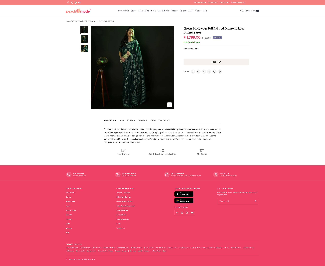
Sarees (134, 11)
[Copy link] (220, 71)
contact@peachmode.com (228, 175)
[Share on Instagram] (214, 71)
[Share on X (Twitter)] (204, 71)
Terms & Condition (123, 193)
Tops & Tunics (163, 11)
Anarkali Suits (161, 247)
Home (68, 21)
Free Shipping (123, 154)
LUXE (191, 11)
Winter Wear (156, 251)
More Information (160, 120)
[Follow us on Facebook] (68, 2)
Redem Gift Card (122, 219)
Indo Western (236, 247)
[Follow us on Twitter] (72, 2)
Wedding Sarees (123, 247)
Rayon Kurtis (80, 251)
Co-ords (183, 11)
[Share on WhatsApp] (193, 71)
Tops (111, 251)
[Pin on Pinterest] (209, 71)
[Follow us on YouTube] (79, 2)
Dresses (174, 11)
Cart (254, 11)
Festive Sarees (136, 247)
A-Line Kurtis (102, 251)
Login (247, 11)
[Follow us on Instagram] (75, 2)
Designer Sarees (109, 247)
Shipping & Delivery (123, 197)
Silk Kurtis (70, 251)
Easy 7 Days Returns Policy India (162, 154)
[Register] (255, 201)
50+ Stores (202, 154)
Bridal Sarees (148, 247)
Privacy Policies (122, 210)
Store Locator (200, 2)
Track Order (224, 2)
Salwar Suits (144, 11)
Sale (205, 11)
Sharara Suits (172, 247)
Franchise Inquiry (238, 2)
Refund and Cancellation (125, 206)
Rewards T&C (121, 215)
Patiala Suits (196, 247)
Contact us (120, 228)
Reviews (143, 120)
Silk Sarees (97, 247)
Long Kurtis (91, 251)
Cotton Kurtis (248, 247)
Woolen (198, 11)
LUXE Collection (144, 251)
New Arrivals (123, 11)
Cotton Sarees (85, 247)
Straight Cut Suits (222, 247)
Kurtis (153, 11)
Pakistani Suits (208, 247)
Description (110, 120)
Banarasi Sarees (72, 247)
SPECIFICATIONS (127, 120)
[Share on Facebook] (198, 71)
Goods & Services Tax (124, 201)
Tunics (117, 251)
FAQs (118, 224)
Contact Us (212, 2)
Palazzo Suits (184, 247)
